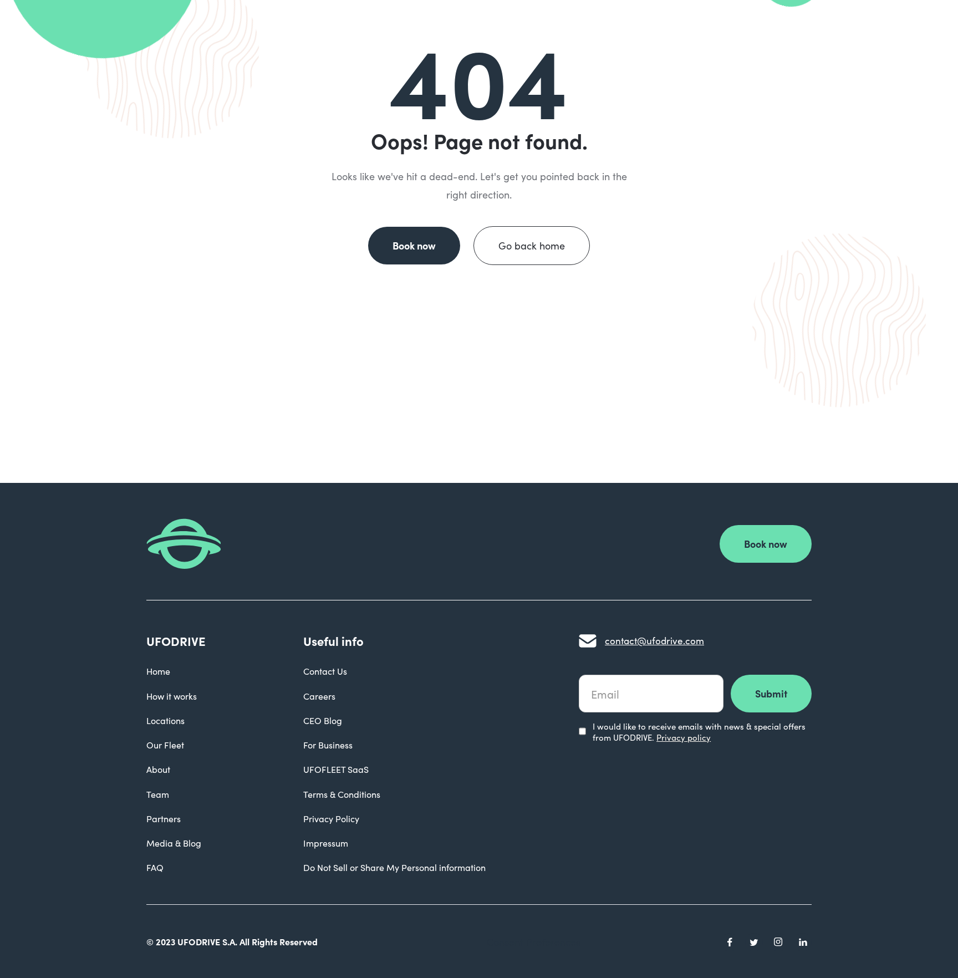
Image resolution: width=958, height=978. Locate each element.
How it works (171, 696)
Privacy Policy (331, 818)
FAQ (155, 867)
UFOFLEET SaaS (336, 769)
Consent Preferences (533, 942)
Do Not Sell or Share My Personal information (394, 867)
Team (157, 794)
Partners (163, 818)
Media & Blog (173, 843)
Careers (319, 696)
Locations (165, 720)
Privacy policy (683, 737)
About (158, 769)
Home (158, 671)
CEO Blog (322, 720)
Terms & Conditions (341, 794)
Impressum (325, 843)
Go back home (531, 245)
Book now (414, 245)
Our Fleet (165, 745)
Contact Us (325, 671)
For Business (328, 745)
